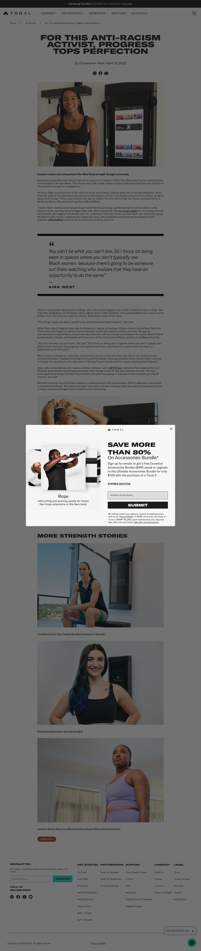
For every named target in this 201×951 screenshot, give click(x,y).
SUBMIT (138, 505)
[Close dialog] (171, 429)
